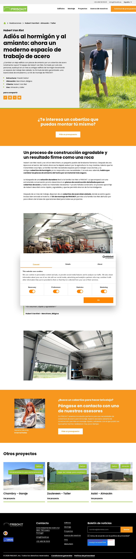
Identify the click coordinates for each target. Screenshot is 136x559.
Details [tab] (68, 264)
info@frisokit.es (115, 2)
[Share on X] (15, 97)
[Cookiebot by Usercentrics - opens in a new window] (104, 257)
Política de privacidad (84, 555)
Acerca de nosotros (99, 8)
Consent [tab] (36, 264)
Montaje (71, 8)
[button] (68, 134)
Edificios (61, 8)
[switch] (56, 291)
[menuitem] (61, 9)
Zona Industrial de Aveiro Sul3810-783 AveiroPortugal (48, 530)
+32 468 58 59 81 (100, 2)
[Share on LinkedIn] (10, 97)
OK (98, 300)
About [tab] (100, 264)
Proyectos (82, 8)
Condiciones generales (61, 555)
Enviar (126, 529)
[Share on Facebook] (19, 97)
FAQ (66, 539)
